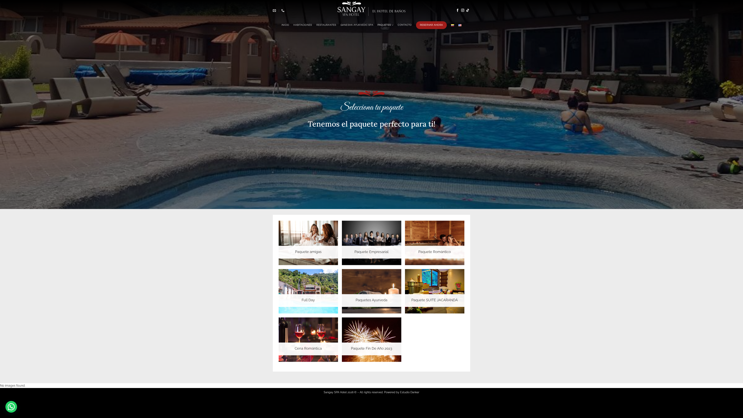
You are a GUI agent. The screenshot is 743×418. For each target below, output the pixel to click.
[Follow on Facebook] (457, 10)
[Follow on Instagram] (462, 10)
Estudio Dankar (409, 392)
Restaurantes (326, 25)
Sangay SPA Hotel (335, 392)
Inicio (285, 25)
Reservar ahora (431, 25)
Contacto (405, 25)
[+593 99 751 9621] (283, 10)
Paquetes (384, 25)
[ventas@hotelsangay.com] (275, 10)
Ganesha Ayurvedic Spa (357, 25)
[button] (11, 407)
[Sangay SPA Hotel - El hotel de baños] (372, 8)
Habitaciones (302, 25)
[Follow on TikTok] (467, 10)
